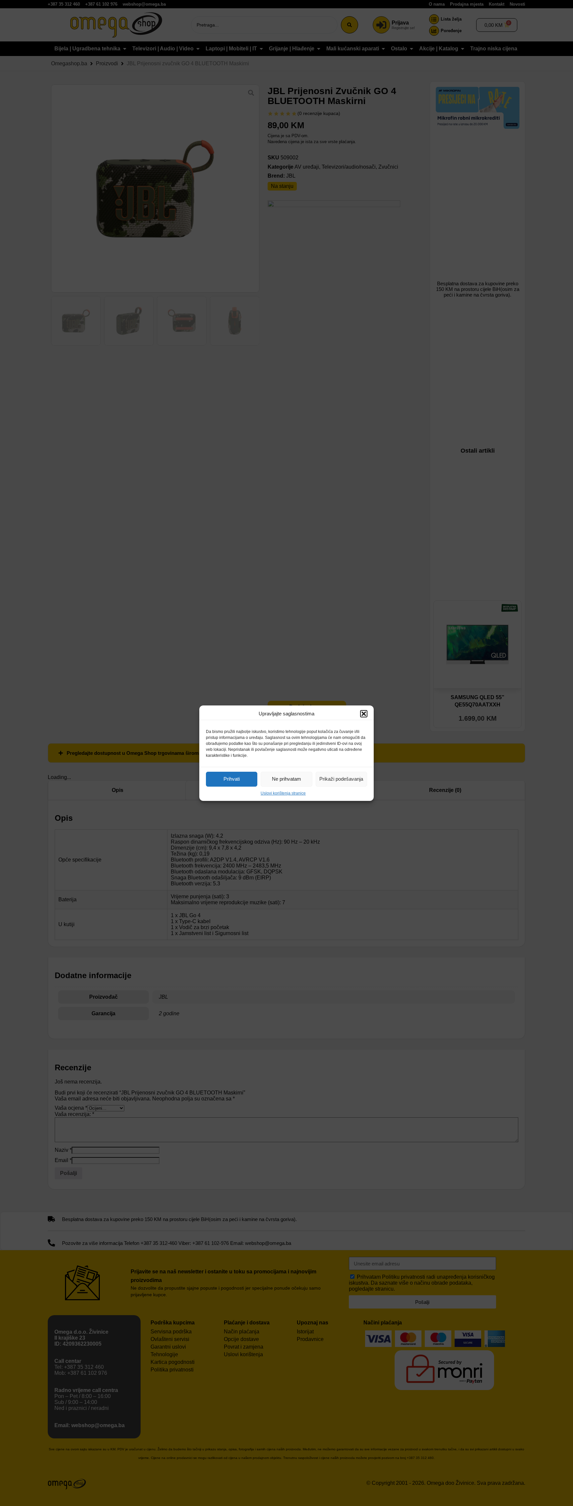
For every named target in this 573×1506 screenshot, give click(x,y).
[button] (363, 713)
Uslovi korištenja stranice (283, 793)
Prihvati (231, 779)
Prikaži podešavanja (341, 779)
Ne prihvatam (286, 779)
